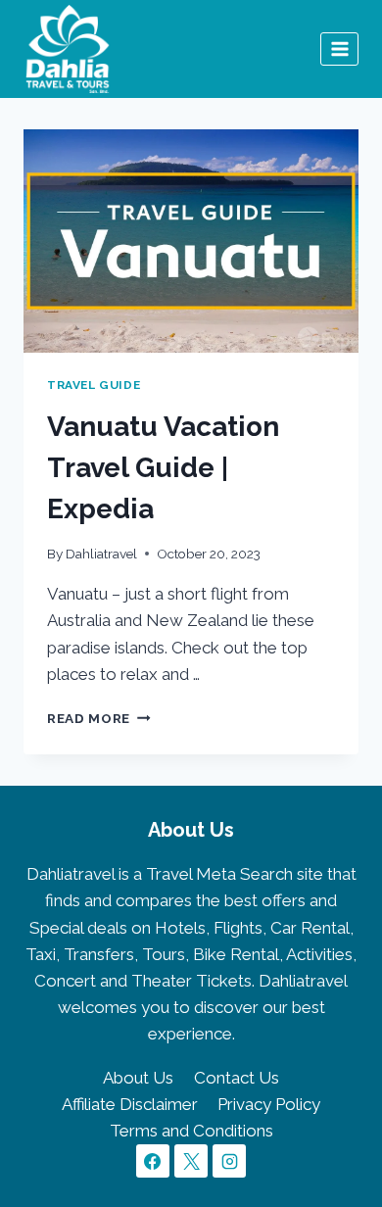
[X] (191, 1161)
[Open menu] (339, 48)
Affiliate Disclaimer (130, 1104)
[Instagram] (229, 1161)
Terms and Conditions (191, 1130)
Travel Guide (93, 385)
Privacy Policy (268, 1104)
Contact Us (236, 1077)
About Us (138, 1077)
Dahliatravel (101, 553)
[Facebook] (152, 1161)
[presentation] (191, 241)
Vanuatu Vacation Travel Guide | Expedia (163, 467)
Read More (99, 718)
